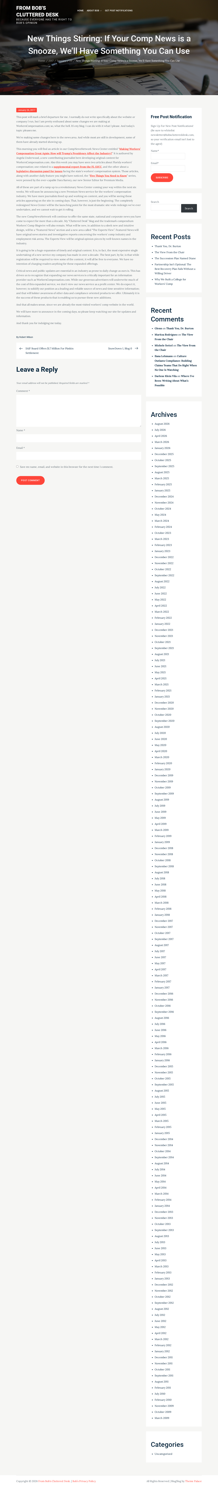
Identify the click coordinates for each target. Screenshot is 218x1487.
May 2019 (160, 817)
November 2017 (164, 926)
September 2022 (164, 575)
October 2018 (163, 860)
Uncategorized (163, 1453)
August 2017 (162, 945)
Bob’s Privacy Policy (84, 1481)
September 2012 (164, 1302)
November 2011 (164, 1363)
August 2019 (162, 799)
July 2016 (160, 1023)
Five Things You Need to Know (108, 175)
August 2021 (162, 654)
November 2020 (164, 708)
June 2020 (161, 739)
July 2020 (160, 732)
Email (20, 447)
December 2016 (164, 993)
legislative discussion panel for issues (39, 171)
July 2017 (160, 951)
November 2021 (164, 635)
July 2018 (160, 878)
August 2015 (162, 1090)
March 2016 (162, 1048)
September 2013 (164, 1230)
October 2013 (163, 1224)
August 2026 (162, 423)
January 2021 (162, 696)
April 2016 (160, 1042)
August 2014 (162, 1163)
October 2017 (162, 933)
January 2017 (162, 987)
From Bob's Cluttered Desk (54, 1481)
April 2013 (160, 1260)
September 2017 (164, 939)
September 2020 (164, 720)
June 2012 (160, 1321)
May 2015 (160, 1108)
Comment (23, 390)
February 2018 (163, 908)
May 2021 (160, 672)
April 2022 (161, 605)
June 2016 (160, 1030)
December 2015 (164, 1066)
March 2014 (162, 1193)
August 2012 (162, 1308)
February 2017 (163, 981)
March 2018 (162, 902)
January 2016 (162, 1060)
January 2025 (162, 490)
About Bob (93, 10)
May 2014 (160, 1181)
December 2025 (164, 454)
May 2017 (160, 963)
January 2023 (162, 551)
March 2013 (162, 1266)
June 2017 (160, 957)
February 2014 (163, 1199)
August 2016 (162, 1017)
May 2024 (160, 514)
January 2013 (162, 1278)
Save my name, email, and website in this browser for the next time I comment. (66, 467)
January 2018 (162, 914)
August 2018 (162, 872)
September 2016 (164, 1011)
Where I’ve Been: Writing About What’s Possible (174, 380)
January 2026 (162, 448)
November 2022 (164, 563)
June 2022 (161, 593)
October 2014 (163, 1151)
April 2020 (161, 751)
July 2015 (160, 1096)
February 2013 (163, 1272)
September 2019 (164, 793)
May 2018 (160, 890)
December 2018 (164, 848)
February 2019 (163, 836)
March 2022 (162, 611)
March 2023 (162, 538)
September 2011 (164, 1375)
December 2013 (164, 1211)
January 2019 (162, 842)
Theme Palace (193, 1481)
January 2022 (162, 623)
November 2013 (164, 1217)
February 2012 (163, 1345)
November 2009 (164, 1405)
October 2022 (163, 569)
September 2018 (164, 866)
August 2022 (162, 581)
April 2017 (160, 969)
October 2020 (163, 714)
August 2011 (162, 1381)
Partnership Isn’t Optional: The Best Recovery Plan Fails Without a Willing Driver (175, 269)
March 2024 (162, 520)
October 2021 (163, 642)
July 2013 (160, 1242)
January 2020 (162, 769)
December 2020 (164, 702)
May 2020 (160, 745)
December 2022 (164, 557)
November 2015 (164, 1072)
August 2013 (162, 1236)
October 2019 (163, 787)
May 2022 (160, 599)
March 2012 (162, 1339)
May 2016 (160, 1036)
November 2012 (164, 1290)
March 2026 (162, 441)
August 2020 (162, 726)
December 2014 (164, 1139)
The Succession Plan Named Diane (175, 258)
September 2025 (164, 466)
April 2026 (161, 435)
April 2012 (160, 1333)
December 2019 (164, 775)
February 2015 (163, 1127)
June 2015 (160, 1102)
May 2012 (160, 1327)
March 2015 (162, 1120)
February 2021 (163, 690)
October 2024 (163, 508)
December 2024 (164, 496)
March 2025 (162, 478)
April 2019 (160, 823)
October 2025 (163, 460)
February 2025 (163, 484)
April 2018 (160, 896)
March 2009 (162, 1418)
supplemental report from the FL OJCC (78, 166)
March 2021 (162, 684)
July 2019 (160, 805)
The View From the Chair (169, 252)
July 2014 (160, 1169)
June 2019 (160, 811)
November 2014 (164, 1145)
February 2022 (163, 617)
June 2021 (160, 666)
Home (80, 10)
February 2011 (163, 1387)
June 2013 (160, 1248)
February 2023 (163, 545)
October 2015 (163, 1078)
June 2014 (160, 1175)
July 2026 (160, 429)
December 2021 (164, 629)
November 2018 (164, 854)
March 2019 (162, 829)
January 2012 (162, 1351)
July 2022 (160, 587)
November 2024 (164, 502)
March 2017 (161, 975)
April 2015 (160, 1114)
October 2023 (163, 532)
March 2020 (162, 757)
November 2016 (164, 999)
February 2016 (163, 1054)
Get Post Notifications (118, 10)
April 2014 (160, 1187)
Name (20, 430)
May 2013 (160, 1254)
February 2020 (163, 763)
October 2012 (163, 1296)
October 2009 (163, 1411)
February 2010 (163, 1399)
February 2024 (163, 526)
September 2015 (164, 1084)
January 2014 (162, 1205)
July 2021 (160, 660)
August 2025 (162, 472)
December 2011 (164, 1357)
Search (155, 201)
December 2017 (164, 920)
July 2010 (160, 1393)
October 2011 (162, 1369)
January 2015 (162, 1133)
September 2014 (164, 1157)
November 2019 (164, 781)
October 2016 (163, 1005)
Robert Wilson (26, 337)
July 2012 (160, 1314)
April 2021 (160, 678)
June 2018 (160, 884)
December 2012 (164, 1284)
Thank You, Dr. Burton (168, 246)
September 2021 (164, 648)
